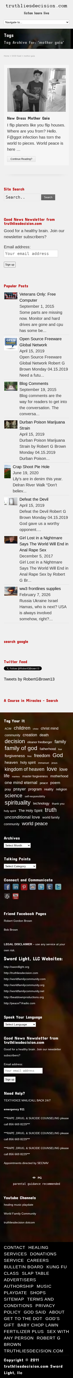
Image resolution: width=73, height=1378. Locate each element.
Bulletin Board (23, 1266)
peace (44, 783)
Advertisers (20, 1279)
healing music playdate (18, 1204)
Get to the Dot (23, 1318)
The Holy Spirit (30, 811)
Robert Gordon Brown (18, 920)
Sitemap (14, 1299)
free (29, 756)
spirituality (18, 802)
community (12, 735)
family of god (21, 748)
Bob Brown (11, 929)
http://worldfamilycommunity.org (24, 985)
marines (16, 776)
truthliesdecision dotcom (19, 1222)
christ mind (49, 728)
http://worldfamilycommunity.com (25, 979)
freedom (42, 755)
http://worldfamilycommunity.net (24, 991)
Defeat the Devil (33, 499)
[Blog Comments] (11, 386)
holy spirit (28, 763)
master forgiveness (35, 776)
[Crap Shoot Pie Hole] (7, 472)
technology (41, 803)
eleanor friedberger (39, 742)
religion (61, 789)
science (13, 795)
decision (15, 741)
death (44, 735)
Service (14, 1260)
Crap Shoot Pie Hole (31, 467)
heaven (11, 762)
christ (35, 729)
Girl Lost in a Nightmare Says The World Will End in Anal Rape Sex (43, 544)
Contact (14, 1247)
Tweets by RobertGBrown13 (29, 679)
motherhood (59, 776)
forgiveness (15, 756)
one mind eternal (21, 782)
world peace (35, 823)
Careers (38, 1260)
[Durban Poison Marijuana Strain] (11, 424)
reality (49, 789)
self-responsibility (35, 796)
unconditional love (22, 817)
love (52, 769)
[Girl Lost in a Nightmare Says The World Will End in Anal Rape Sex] (11, 540)
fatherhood (48, 749)
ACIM (8, 728)
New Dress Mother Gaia (28, 118)
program (35, 789)
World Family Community (20, 1213)
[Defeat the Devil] (11, 501)
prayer (19, 789)
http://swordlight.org (16, 966)
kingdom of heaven (24, 769)
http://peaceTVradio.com (19, 1003)
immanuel (43, 763)
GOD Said (35, 1312)
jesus (54, 763)
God (58, 755)
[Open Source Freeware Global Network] (11, 344)
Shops (38, 1292)
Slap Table (35, 1273)
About (57, 1312)
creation (30, 735)
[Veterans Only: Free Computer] (11, 296)
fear (60, 749)
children (22, 728)
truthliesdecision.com (33, 1351)
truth (51, 809)
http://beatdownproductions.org (24, 997)
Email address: (17, 247)
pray (8, 789)
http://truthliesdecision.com (21, 973)
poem (55, 782)
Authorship (19, 1286)
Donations (43, 1254)
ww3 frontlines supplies (40, 588)
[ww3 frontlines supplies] (11, 591)
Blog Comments (33, 383)
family (60, 741)
